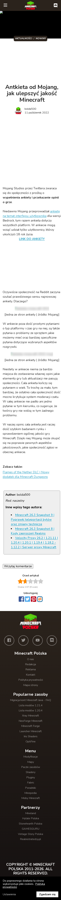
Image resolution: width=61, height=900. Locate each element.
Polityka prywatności (30, 680)
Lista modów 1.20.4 (31, 710)
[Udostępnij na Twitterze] (27, 599)
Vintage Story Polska (30, 834)
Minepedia (30, 793)
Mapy (30, 762)
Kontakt (30, 675)
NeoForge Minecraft (30, 721)
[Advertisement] (30, 150)
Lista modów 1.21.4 (31, 705)
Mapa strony (30, 685)
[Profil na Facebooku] (9, 640)
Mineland (30, 813)
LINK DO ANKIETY (32, 239)
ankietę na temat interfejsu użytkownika (31, 213)
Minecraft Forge (30, 726)
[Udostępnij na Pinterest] (33, 599)
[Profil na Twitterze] (23, 640)
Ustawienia (9, 894)
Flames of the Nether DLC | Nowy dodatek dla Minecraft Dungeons (26, 474)
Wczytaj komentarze (18, 566)
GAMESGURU (30, 829)
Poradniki (30, 788)
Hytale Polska (30, 818)
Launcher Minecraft (30, 731)
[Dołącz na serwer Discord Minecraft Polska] (55, 5)
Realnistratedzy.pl (30, 839)
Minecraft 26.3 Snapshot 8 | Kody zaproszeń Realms (32, 531)
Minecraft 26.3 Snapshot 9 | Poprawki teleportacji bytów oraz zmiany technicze (32, 519)
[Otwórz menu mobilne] (5, 5)
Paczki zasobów (30, 767)
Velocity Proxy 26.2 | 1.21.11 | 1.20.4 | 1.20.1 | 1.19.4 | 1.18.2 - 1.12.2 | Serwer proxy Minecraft (34, 542)
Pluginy (30, 777)
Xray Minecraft (30, 716)
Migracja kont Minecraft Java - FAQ (30, 700)
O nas (30, 659)
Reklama (30, 669)
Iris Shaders (30, 736)
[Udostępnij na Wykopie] (40, 599)
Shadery (30, 772)
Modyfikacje (30, 757)
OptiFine (31, 741)
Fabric (30, 782)
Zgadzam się (47, 894)
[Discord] (52, 640)
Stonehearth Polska (30, 824)
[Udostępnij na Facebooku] (21, 599)
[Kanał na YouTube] (38, 640)
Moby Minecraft (30, 798)
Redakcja (30, 664)
